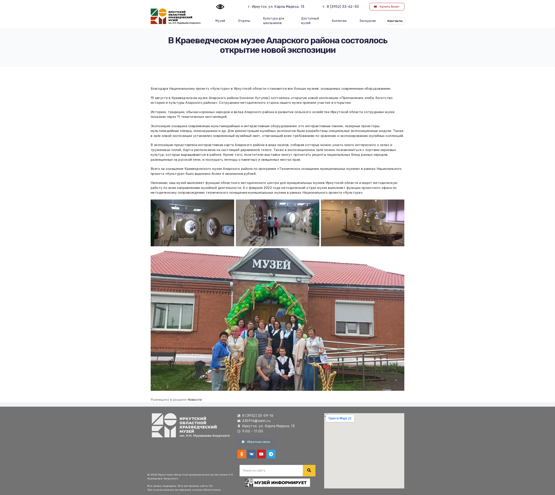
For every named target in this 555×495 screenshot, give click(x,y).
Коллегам (339, 21)
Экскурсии (367, 21)
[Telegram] (271, 454)
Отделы (244, 21)
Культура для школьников (273, 21)
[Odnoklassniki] (241, 454)
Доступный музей (310, 21)
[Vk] (251, 454)
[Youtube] (261, 454)
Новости (195, 400)
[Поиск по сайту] (309, 470)
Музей (220, 21)
